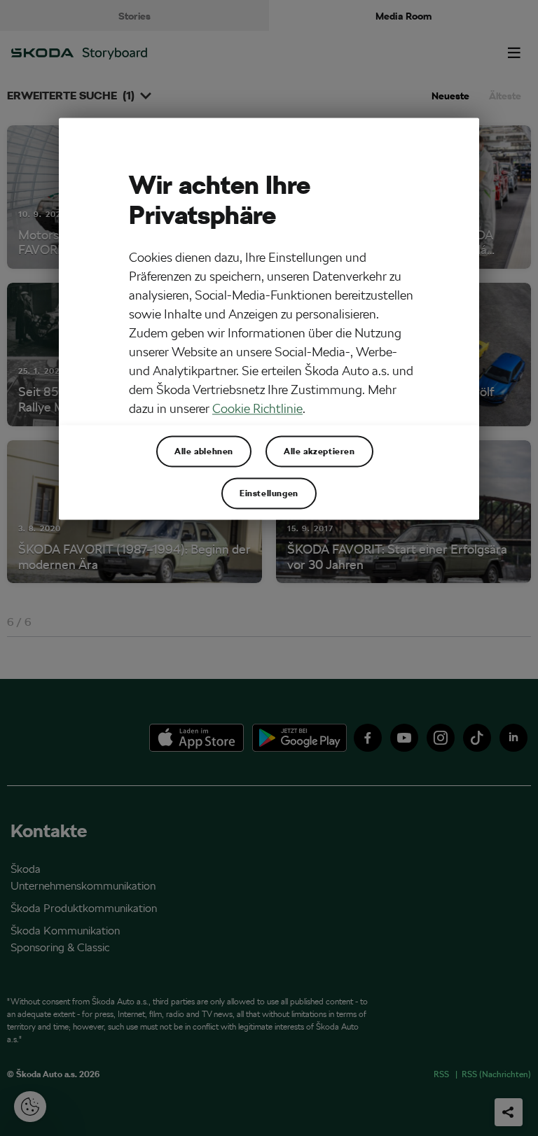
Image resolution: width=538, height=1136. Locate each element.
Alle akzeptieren (319, 451)
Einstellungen (269, 493)
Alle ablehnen (203, 451)
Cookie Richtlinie (257, 409)
